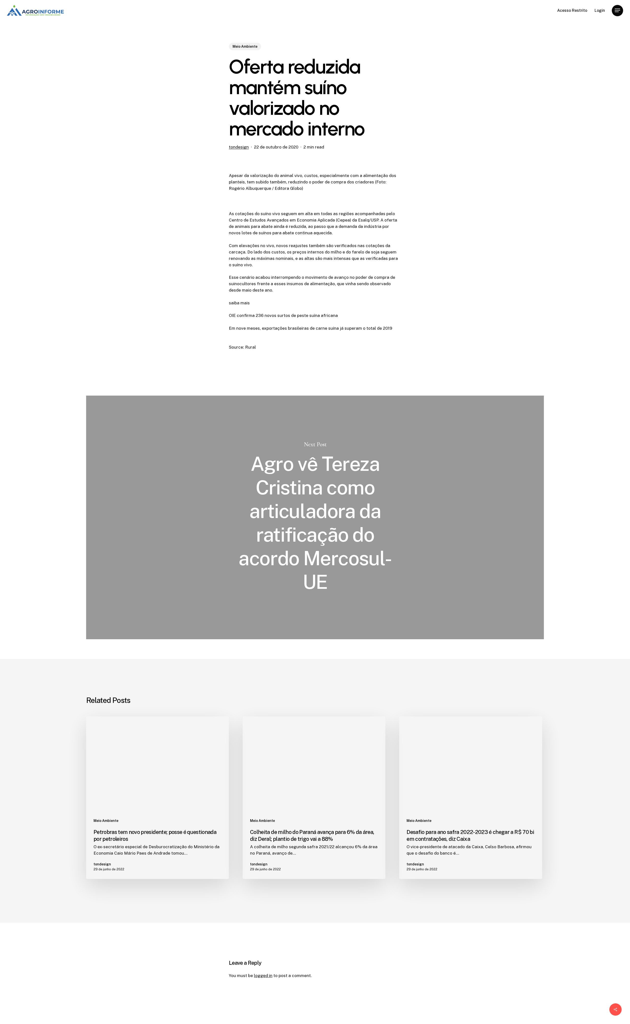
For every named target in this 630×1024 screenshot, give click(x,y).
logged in (263, 975)
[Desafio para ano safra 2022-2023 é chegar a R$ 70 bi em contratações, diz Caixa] (470, 797)
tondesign (239, 147)
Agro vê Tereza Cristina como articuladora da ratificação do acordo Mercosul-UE (315, 517)
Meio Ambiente (245, 46)
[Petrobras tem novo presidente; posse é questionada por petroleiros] (157, 797)
